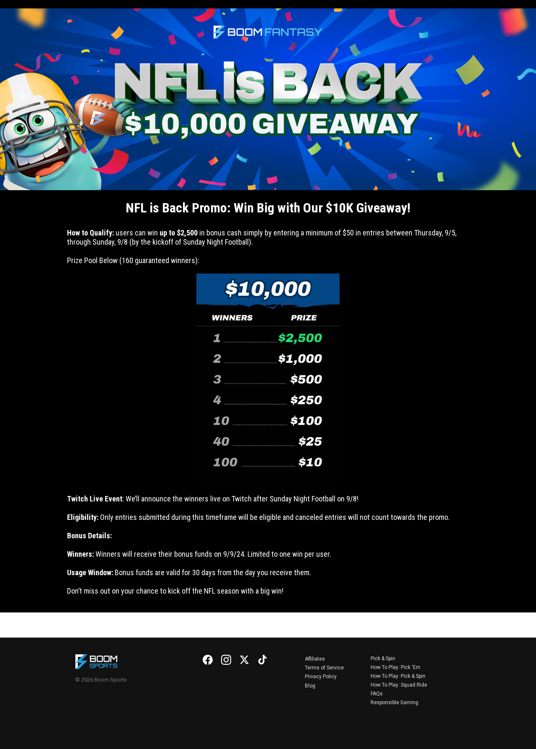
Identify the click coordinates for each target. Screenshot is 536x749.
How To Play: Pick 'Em (395, 667)
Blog (310, 686)
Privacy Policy (321, 676)
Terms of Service (324, 668)
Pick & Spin (383, 658)
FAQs (377, 694)
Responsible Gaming (394, 702)
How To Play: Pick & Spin (398, 676)
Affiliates (315, 659)
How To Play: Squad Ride (399, 685)
